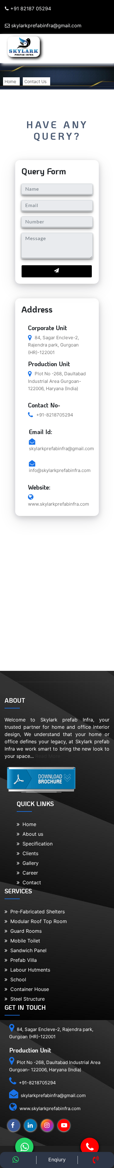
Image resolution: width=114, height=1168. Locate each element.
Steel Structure (26, 999)
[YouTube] (62, 1125)
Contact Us (35, 81)
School (16, 979)
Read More (47, 756)
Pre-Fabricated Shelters (36, 912)
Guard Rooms (24, 931)
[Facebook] (12, 1125)
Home (10, 81)
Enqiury (57, 1159)
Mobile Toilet (23, 941)
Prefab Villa (22, 960)
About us (31, 834)
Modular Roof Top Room (37, 921)
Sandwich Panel (27, 950)
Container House (28, 989)
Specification (36, 844)
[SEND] (56, 271)
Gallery (29, 863)
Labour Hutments (28, 970)
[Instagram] (45, 1125)
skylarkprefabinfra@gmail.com (45, 25)
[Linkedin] (28, 1125)
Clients (28, 853)
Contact (30, 882)
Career (28, 873)
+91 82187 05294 (30, 8)
